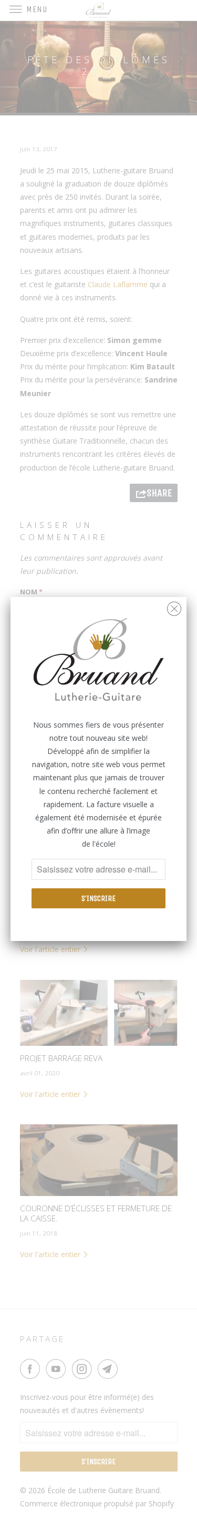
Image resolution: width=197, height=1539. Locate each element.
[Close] (174, 606)
